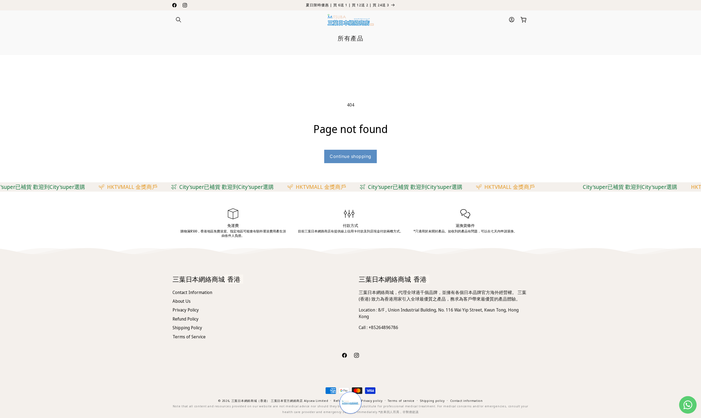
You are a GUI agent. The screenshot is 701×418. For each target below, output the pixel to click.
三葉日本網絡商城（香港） (250, 401)
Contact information (466, 401)
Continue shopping (350, 156)
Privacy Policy (186, 310)
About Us (182, 301)
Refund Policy (186, 319)
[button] (179, 20)
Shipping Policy (187, 328)
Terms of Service (189, 337)
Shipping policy (432, 401)
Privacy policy (372, 401)
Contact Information (192, 292)
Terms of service (401, 401)
